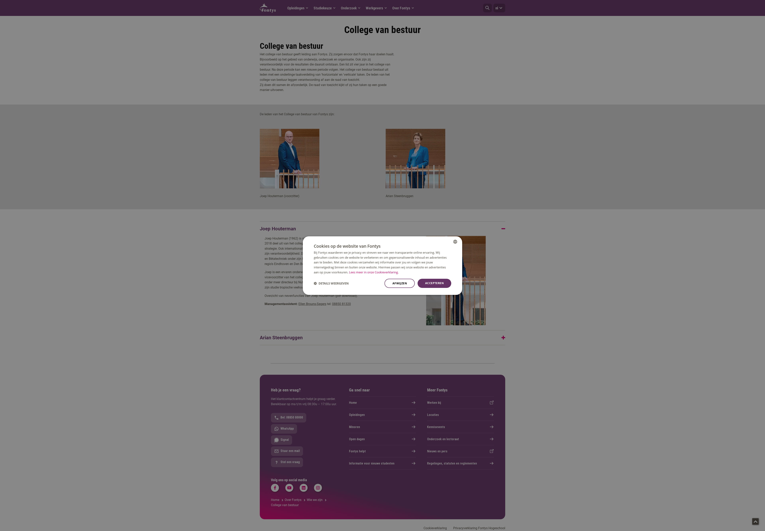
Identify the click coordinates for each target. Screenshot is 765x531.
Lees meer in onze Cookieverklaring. (374, 272)
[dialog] (382, 265)
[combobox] (455, 241)
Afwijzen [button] (399, 283)
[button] (331, 283)
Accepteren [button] (434, 283)
